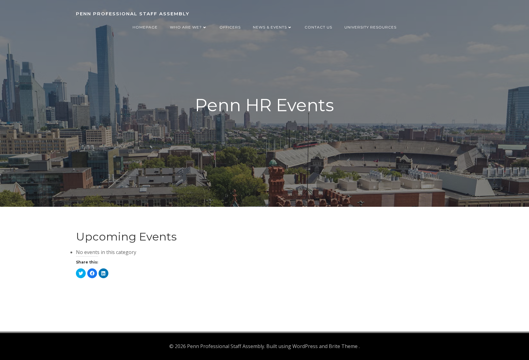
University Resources (370, 27)
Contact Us (318, 27)
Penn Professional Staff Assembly (132, 14)
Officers (230, 27)
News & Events (270, 27)
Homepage (145, 27)
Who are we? (186, 27)
